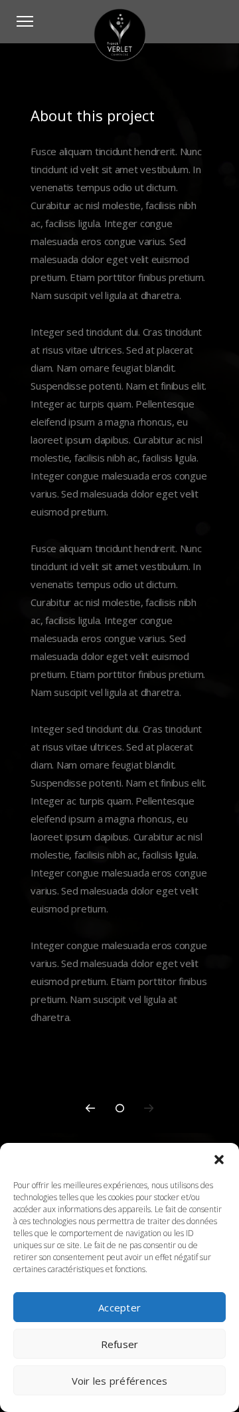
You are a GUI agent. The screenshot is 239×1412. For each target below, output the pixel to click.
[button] (219, 1159)
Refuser (120, 1344)
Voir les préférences (120, 1380)
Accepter (119, 1307)
